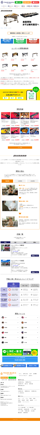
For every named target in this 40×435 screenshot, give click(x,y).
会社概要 (35, 373)
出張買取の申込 (8, 365)
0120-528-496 (15, 265)
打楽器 (30, 398)
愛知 (34, 242)
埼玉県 (2, 384)
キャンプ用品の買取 (30, 407)
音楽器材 (19, 401)
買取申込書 (31, 383)
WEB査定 (28, 2)
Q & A (31, 373)
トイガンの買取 (33, 409)
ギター (19, 398)
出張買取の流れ (20, 391)
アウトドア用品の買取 (21, 407)
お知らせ (30, 375)
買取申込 (36, 2)
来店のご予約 (32, 365)
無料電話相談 (20, 359)
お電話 (20, 188)
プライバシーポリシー (23, 375)
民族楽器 (23, 400)
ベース (23, 398)
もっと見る (20, 147)
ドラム (27, 398)
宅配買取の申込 (20, 365)
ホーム (20, 373)
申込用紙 (21, 206)
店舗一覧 (26, 383)
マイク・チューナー (26, 401)
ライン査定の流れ (21, 392)
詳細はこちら (35, 255)
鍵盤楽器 (31, 400)
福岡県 (2, 393)
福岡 (25, 242)
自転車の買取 (20, 409)
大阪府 (2, 389)
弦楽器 (34, 398)
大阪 (15, 242)
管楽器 (19, 400)
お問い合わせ (25, 373)
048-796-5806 (15, 251)
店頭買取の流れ (34, 391)
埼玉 (5, 242)
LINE (23, 188)
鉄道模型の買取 (26, 409)
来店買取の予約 (20, 383)
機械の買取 (20, 412)
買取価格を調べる (4, 377)
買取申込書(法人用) (21, 385)
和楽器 (27, 400)
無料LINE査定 (12, 377)
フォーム (26, 188)
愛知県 (2, 397)
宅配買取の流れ (27, 391)
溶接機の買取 (25, 412)
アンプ (36, 400)
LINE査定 (19, 2)
